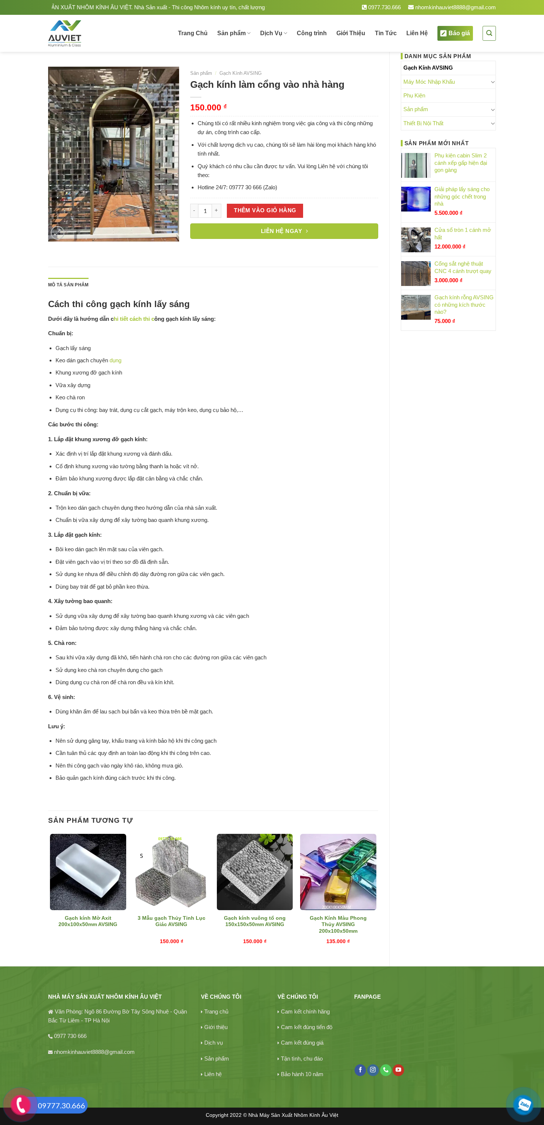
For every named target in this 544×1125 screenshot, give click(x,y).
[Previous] (50, 893)
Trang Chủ (193, 33)
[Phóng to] (57, 233)
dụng (114, 360)
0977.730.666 (384, 7)
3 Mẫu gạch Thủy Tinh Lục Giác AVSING (171, 921)
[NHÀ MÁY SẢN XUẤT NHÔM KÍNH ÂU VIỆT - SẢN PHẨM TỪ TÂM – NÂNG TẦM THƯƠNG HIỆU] (90, 33)
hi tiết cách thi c (134, 319)
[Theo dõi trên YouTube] (398, 1070)
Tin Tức (386, 33)
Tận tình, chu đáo (302, 1058)
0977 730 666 (70, 1036)
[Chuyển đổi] (493, 81)
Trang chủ (216, 1011)
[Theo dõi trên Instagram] (373, 1070)
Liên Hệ (417, 33)
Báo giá (459, 33)
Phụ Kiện (414, 95)
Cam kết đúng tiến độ (306, 1027)
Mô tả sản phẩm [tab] (68, 284)
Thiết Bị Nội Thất (423, 123)
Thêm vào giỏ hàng (265, 210)
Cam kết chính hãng (305, 1011)
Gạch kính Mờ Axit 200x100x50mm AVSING (87, 921)
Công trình (312, 33)
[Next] (376, 893)
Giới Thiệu (350, 33)
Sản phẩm (231, 33)
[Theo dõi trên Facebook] (360, 1070)
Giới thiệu (216, 1027)
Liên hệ (213, 1074)
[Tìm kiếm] (489, 33)
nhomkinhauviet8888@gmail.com (455, 7)
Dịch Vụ (271, 33)
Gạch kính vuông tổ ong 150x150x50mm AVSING (255, 921)
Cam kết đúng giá (302, 1042)
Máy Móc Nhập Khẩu (429, 82)
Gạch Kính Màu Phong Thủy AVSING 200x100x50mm (338, 924)
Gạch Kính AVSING (428, 67)
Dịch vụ (213, 1042)
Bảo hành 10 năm (302, 1074)
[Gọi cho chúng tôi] (386, 1070)
